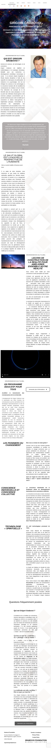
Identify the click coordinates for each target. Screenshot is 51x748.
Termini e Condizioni (36, 732)
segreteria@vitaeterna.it (10, 742)
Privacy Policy (35, 734)
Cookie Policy (35, 737)
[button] (3, 134)
